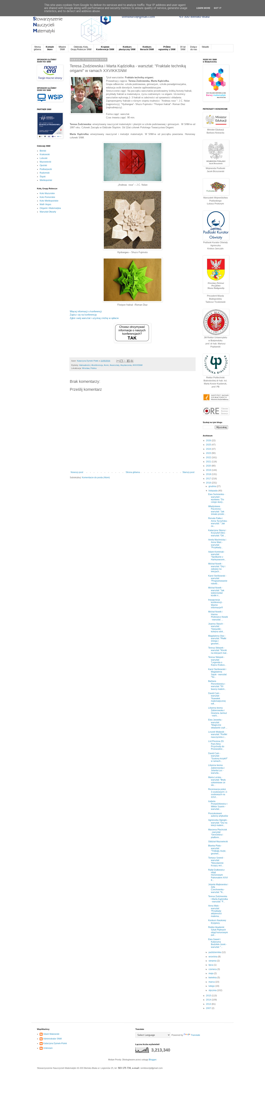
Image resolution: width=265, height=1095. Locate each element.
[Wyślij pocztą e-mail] (118, 361)
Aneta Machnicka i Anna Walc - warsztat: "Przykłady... (217, 543)
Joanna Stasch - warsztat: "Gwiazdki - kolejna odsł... (216, 628)
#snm (106, 365)
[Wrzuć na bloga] (121, 361)
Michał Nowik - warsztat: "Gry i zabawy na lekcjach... (216, 567)
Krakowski (45, 154)
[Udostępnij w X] (125, 361)
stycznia (213, 990)
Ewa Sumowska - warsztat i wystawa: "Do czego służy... (216, 498)
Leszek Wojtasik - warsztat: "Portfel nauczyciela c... (217, 734)
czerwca (213, 969)
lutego (212, 986)
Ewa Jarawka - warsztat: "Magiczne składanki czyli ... (217, 724)
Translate (195, 1035)
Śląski (43, 176)
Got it (218, 8)
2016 (209, 482)
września (213, 956)
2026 (209, 440)
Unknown (48, 1048)
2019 (209, 470)
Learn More (203, 8)
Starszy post (188, 472)
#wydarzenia (126, 365)
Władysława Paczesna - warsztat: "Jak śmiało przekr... (217, 510)
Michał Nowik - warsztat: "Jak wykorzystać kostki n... (216, 591)
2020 (209, 466)
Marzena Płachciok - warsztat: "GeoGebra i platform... (217, 833)
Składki (205, 47)
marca (212, 982)
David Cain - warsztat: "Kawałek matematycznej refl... (217, 698)
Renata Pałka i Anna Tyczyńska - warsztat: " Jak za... (218, 522)
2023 (209, 453)
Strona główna (133, 472)
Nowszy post (77, 472)
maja (211, 973)
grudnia (213, 486)
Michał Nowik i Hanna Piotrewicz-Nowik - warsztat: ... (218, 615)
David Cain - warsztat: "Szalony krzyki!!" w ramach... (218, 757)
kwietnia (213, 977)
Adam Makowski (51, 1034)
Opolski (43, 165)
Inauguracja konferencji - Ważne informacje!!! (215, 604)
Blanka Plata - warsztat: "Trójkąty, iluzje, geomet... (217, 849)
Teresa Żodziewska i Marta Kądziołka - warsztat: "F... (218, 899)
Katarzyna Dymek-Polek (55, 1043)
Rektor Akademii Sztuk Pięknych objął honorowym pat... (218, 931)
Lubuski (43, 158)
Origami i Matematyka (50, 208)
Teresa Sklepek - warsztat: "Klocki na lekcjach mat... (218, 650)
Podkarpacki (46, 169)
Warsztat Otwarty (48, 212)
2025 (209, 444)
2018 (209, 474)
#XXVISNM (137, 365)
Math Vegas (45, 204)
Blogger (152, 1059)
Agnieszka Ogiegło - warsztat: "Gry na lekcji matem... (218, 823)
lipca (211, 965)
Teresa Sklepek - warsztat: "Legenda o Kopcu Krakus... (217, 661)
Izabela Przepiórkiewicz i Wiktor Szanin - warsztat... (218, 805)
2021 (209, 461)
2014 (209, 999)
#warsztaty (114, 365)
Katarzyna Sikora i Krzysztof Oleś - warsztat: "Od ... (217, 533)
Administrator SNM (52, 1038)
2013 (209, 1004)
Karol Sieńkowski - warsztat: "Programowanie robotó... (217, 580)
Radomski (45, 173)
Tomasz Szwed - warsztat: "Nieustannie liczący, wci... (216, 862)
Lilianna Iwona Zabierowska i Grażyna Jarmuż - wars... (217, 712)
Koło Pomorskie (47, 197)
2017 (209, 478)
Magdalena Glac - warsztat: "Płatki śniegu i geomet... (217, 640)
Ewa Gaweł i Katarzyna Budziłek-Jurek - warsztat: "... (217, 943)
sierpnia (213, 961)
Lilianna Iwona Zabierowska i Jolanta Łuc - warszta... (216, 769)
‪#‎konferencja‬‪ (97, 365)
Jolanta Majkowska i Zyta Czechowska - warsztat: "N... (218, 888)
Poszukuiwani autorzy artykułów (218, 814)
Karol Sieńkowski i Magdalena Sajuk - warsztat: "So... (217, 673)
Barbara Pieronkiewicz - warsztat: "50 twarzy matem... (217, 685)
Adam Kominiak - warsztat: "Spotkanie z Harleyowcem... (217, 556)
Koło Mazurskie (47, 193)
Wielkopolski (46, 180)
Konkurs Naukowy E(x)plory (217, 921)
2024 (209, 449)
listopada (213, 490)
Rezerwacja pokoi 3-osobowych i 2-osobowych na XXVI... (218, 793)
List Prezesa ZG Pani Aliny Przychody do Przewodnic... (216, 745)
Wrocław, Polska (89, 368)
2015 (209, 995)
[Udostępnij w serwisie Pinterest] (132, 361)
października (215, 952)
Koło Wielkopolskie (49, 201)
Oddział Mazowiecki (218, 841)
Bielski (43, 151)
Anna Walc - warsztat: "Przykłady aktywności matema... (215, 911)
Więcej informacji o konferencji (86, 311)
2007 (209, 1008)
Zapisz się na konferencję (83, 314)
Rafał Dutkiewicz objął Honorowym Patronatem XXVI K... (218, 875)
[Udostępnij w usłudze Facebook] (128, 361)
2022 (209, 457)
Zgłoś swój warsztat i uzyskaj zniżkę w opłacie (94, 318)
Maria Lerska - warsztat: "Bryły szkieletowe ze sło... (217, 781)
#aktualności (84, 365)
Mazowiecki (45, 162)
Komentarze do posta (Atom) (96, 477)
